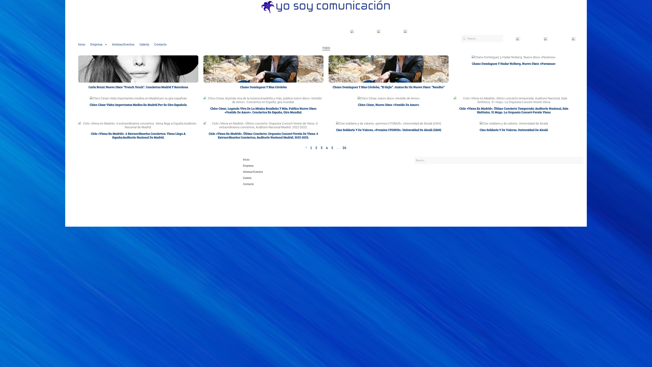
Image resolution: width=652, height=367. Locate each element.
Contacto (160, 44)
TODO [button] (326, 48)
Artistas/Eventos (123, 44)
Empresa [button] (96, 44)
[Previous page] (306, 147)
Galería (144, 44)
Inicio (81, 44)
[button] (133, 69)
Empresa (248, 165)
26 (344, 147)
